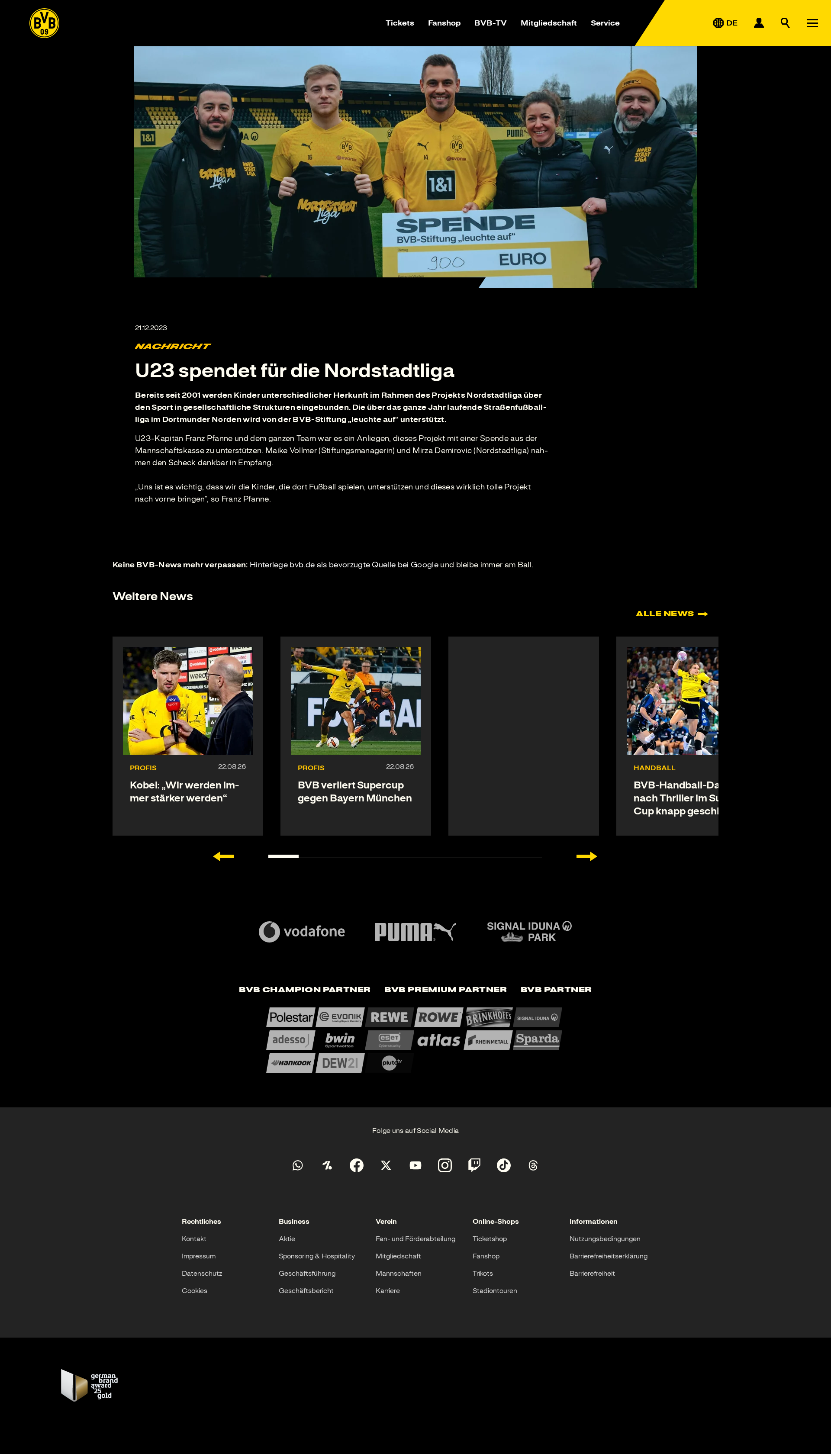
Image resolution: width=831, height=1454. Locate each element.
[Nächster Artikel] (587, 856)
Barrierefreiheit (592, 1273)
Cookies (194, 1291)
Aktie (287, 1239)
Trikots (483, 1273)
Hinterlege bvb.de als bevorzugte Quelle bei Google (344, 564)
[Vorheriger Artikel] (223, 856)
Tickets (400, 23)
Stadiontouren (495, 1291)
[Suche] (785, 23)
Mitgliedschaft (549, 23)
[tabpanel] (415, 1040)
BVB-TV (490, 23)
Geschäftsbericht (306, 1291)
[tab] (304, 990)
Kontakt (194, 1239)
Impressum (199, 1256)
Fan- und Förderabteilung (415, 1239)
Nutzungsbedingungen (605, 1239)
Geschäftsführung (307, 1273)
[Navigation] (812, 23)
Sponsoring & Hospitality (317, 1256)
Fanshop (444, 23)
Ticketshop (490, 1239)
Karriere (388, 1291)
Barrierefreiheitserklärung (608, 1256)
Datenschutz (202, 1273)
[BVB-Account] (758, 23)
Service (605, 23)
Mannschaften (399, 1273)
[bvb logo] (44, 23)
